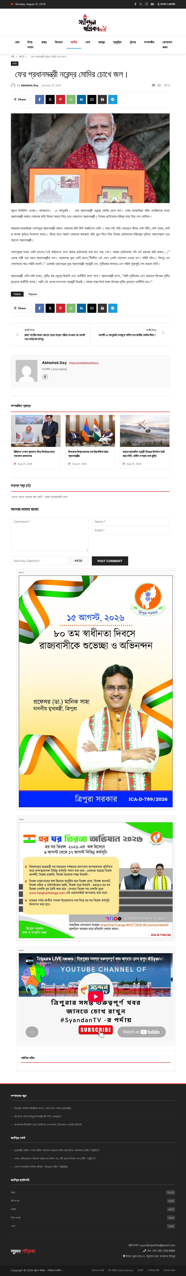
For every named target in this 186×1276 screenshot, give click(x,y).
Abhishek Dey (29, 85)
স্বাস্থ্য (101, 42)
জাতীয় (74, 42)
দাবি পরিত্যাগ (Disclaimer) (120, 1270)
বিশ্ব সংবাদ (30, 44)
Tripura (32, 294)
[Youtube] (152, 4)
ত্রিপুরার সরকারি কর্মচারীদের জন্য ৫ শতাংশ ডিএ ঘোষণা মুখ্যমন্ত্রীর (42, 1108)
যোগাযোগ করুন (167, 44)
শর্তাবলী (140, 1270)
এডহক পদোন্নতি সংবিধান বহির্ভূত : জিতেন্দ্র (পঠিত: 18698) (41, 1166)
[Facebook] (135, 4)
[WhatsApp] (71, 99)
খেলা (87, 42)
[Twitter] (140, 4)
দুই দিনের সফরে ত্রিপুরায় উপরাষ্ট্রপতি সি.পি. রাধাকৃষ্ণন (37, 1116)
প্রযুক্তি (117, 42)
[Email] (91, 99)
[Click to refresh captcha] (78, 560)
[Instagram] (146, 4)
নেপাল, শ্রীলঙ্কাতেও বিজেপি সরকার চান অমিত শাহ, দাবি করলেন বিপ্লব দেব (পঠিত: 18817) (54, 1158)
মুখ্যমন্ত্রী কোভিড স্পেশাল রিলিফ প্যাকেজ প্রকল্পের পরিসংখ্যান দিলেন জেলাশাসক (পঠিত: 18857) (56, 1150)
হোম (17, 42)
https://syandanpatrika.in (83, 362)
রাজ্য (44, 42)
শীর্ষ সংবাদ (92, 1200)
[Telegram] (112, 99)
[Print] (102, 99)
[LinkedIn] (81, 99)
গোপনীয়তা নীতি (153, 1270)
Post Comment (110, 561)
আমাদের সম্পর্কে (97, 1270)
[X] (50, 99)
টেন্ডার (133, 42)
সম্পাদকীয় (149, 42)
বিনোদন (59, 42)
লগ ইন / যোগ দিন (167, 4)
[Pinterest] (60, 99)
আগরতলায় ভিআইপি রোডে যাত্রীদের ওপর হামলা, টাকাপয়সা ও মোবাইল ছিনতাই (48, 1124)
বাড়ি (12, 57)
